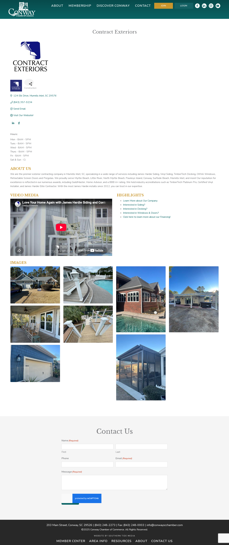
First (64, 452)
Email (124, 458)
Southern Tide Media (122, 536)
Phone (65, 458)
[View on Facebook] (19, 125)
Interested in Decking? (135, 209)
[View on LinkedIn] (13, 125)
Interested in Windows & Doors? (141, 213)
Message (72, 471)
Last (118, 452)
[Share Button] (29, 82)
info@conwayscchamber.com (165, 525)
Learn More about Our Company (140, 200)
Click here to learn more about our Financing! (146, 217)
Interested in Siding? (134, 204)
